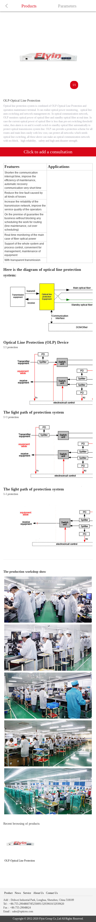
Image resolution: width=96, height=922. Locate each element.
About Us (38, 893)
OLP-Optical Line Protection (19, 860)
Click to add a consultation (48, 151)
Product (8, 893)
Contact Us (52, 893)
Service (27, 893)
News (18, 893)
